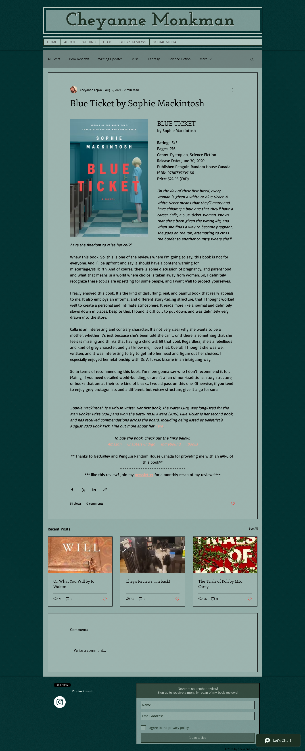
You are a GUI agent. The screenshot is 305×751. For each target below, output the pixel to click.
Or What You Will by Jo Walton (73, 583)
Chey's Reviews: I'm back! (148, 581)
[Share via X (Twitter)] (83, 489)
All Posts (54, 59)
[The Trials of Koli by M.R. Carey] (225, 555)
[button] (252, 59)
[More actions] (232, 89)
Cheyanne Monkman (150, 21)
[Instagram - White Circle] (60, 702)
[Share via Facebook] (72, 489)
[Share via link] (105, 489)
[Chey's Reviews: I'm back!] (152, 555)
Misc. (135, 59)
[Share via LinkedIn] (94, 489)
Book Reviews (79, 59)
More (203, 59)
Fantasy (154, 59)
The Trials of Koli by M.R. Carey (220, 583)
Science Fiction (180, 59)
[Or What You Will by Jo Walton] (80, 555)
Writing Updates (110, 59)
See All (253, 528)
